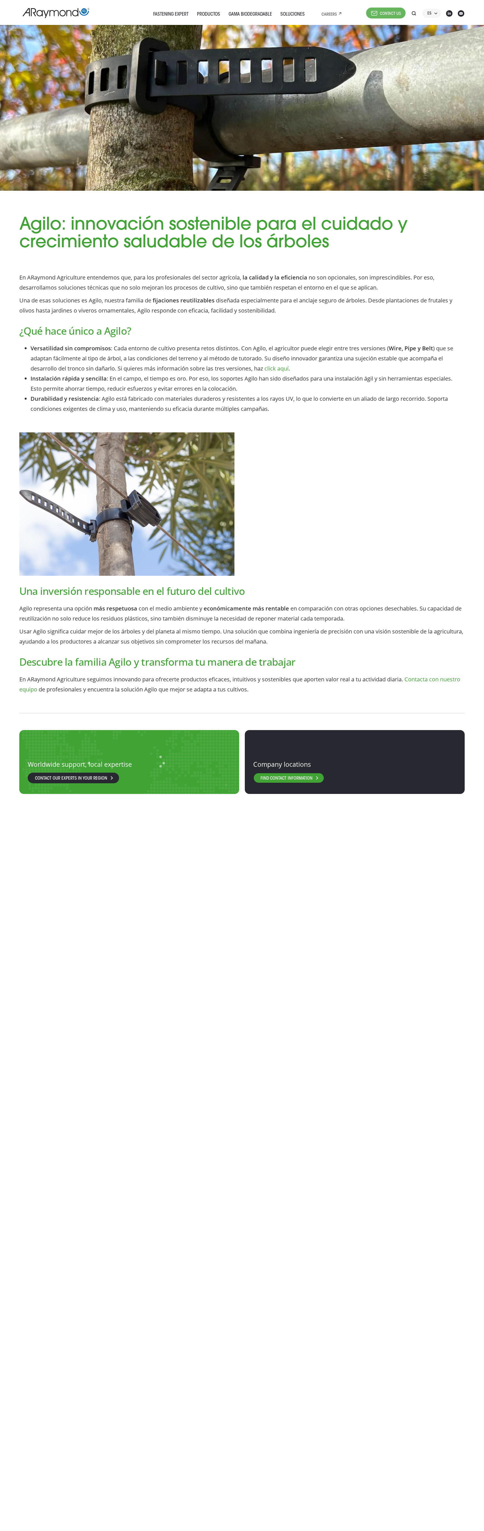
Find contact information (286, 778)
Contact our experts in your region (71, 778)
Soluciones (292, 14)
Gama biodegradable (250, 14)
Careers (329, 15)
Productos (208, 14)
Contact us (390, 14)
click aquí (276, 368)
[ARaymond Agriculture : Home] (53, 13)
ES (429, 14)
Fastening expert (171, 14)
